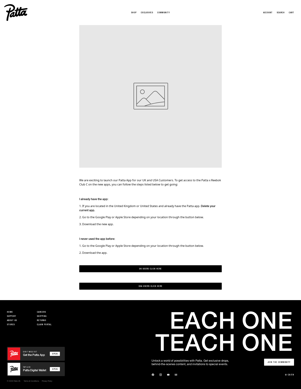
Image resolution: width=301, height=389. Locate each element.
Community (163, 12)
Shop (134, 12)
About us (12, 320)
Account (268, 12)
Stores (11, 324)
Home (10, 312)
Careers (41, 312)
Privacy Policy (47, 381)
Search (281, 12)
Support (11, 316)
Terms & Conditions (31, 381)
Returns (41, 320)
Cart (291, 12)
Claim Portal (44, 324)
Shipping (42, 316)
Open (55, 354)
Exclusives (147, 12)
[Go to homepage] (16, 12)
